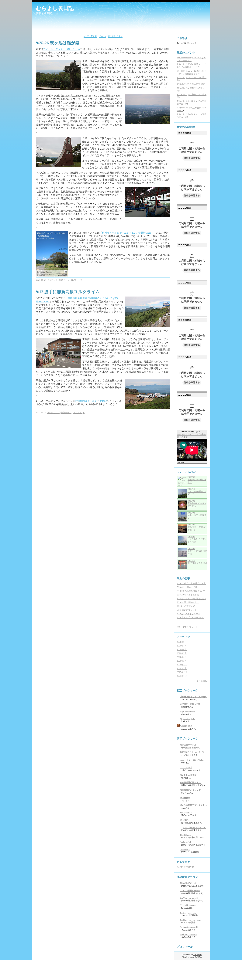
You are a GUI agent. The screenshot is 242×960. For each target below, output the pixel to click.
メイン (102, 36)
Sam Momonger (184, 57)
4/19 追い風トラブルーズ (188, 613)
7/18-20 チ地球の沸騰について (191, 591)
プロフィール (185, 946)
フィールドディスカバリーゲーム (61, 49)
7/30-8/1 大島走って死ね (188, 587)
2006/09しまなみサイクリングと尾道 (197, 539)
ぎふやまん (182, 94)
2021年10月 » (115, 36)
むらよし (181, 64)
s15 (178, 108)
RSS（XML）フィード (187, 627)
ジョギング (52, 280)
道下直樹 (181, 71)
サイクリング (53, 412)
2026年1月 (182, 668)
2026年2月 (182, 664)
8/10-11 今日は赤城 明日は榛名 (191, 583)
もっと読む (202, 681)
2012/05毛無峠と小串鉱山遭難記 (197, 479)
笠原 (179, 84)
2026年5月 (182, 653)
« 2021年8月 (90, 36)
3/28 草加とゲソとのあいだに (190, 617)
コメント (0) (76, 280)
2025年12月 (182, 672)
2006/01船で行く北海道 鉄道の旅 (197, 551)
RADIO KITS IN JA (186, 867)
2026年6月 (182, 649)
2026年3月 (182, 661)
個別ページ (64, 280)
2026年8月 (182, 642)
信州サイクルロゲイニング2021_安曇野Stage (126, 232)
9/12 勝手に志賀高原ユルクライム (68, 291)
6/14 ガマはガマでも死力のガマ (191, 598)
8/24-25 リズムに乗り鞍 (193, 84)
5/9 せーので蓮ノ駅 (186, 606)
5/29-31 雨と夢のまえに (188, 602)
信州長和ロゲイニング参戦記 (91, 400)
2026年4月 (182, 657)
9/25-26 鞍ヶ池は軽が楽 (58, 42)
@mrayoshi (192, 43)
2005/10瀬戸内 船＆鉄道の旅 (197, 561)
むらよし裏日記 (55, 8)
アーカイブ (183, 637)
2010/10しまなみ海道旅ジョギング (197, 491)
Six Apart (197, 954)
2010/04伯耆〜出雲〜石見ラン (197, 515)
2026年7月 (182, 646)
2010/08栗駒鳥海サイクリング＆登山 (197, 503)
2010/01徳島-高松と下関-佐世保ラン (197, 527)
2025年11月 (182, 676)
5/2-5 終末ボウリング (187, 610)
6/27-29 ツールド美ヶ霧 (188, 595)
